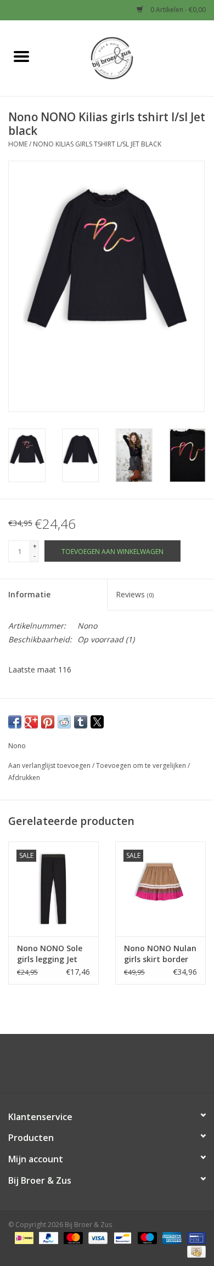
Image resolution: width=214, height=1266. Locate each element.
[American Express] (171, 1237)
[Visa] (97, 1237)
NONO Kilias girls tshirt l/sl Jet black (97, 144)
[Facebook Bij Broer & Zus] (97, 1067)
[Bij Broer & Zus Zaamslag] (128, 57)
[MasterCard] (72, 1237)
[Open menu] (21, 56)
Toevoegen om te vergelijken (142, 765)
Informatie (29, 594)
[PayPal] (47, 1237)
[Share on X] (97, 721)
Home (17, 144)
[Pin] (194, 1237)
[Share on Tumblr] (80, 721)
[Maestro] (146, 1237)
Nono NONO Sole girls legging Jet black (49, 954)
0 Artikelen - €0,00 (177, 9)
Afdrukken (24, 777)
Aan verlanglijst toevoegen (50, 765)
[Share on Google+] (31, 721)
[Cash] (194, 1251)
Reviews (135, 594)
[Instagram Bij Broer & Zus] (117, 1067)
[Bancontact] (121, 1237)
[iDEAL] (23, 1237)
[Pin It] (47, 721)
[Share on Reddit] (64, 721)
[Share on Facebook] (14, 721)
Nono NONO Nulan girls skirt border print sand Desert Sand (160, 954)
